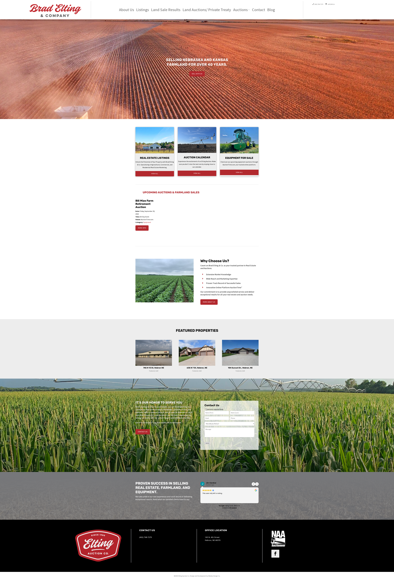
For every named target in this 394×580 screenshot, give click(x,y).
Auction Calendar (197, 157)
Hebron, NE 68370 (212, 540)
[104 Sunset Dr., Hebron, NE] (240, 353)
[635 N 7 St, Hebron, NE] (197, 353)
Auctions (240, 10)
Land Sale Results (165, 10)
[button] (256, 484)
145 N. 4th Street (212, 537)
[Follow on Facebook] (275, 554)
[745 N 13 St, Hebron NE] (153, 353)
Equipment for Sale (239, 157)
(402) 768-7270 (145, 537)
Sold (156, 371)
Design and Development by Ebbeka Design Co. (205, 576)
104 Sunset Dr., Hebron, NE (240, 368)
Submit (207, 443)
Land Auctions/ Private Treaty (207, 10)
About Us (126, 10)
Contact (258, 10)
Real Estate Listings (154, 157)
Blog (271, 10)
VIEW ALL (154, 174)
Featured (152, 371)
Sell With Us (197, 74)
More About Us (209, 302)
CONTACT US (142, 432)
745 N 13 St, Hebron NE (153, 368)
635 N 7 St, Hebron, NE (197, 368)
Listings (142, 10)
